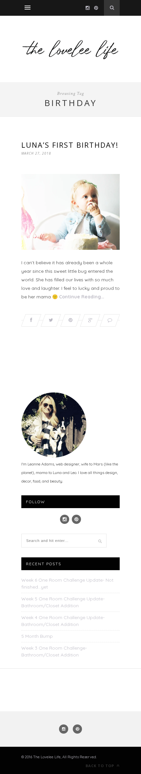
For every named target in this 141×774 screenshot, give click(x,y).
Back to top (100, 765)
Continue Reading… (81, 297)
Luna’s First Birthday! (69, 145)
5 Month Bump (37, 636)
